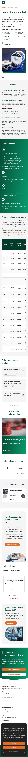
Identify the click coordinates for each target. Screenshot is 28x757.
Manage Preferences (14, 751)
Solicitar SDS (10, 623)
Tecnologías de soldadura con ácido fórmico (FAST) (12, 715)
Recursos (4, 683)
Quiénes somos (5, 720)
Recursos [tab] (5, 570)
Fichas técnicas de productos (12, 578)
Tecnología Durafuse (7, 712)
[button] (5, 496)
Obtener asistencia (12, 544)
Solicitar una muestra (14, 674)
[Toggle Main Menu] (25, 2)
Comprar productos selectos (8, 699)
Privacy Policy (13, 739)
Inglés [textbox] (5, 374)
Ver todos (14, 405)
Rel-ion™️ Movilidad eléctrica (9, 717)
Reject (14, 747)
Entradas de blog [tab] (15, 570)
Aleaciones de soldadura (15, 490)
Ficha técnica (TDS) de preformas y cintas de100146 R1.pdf (14, 582)
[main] (14, 340)
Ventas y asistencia (6, 701)
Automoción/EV (20, 473)
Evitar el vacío (5, 709)
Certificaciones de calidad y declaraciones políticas (12, 689)
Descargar (23, 369)
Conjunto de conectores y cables (14, 440)
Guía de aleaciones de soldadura (10, 693)
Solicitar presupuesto (14, 669)
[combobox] (9, 374)
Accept (14, 743)
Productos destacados (7, 707)
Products (4, 7)
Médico (7, 473)
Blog (3, 691)
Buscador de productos (7, 697)
